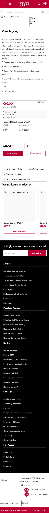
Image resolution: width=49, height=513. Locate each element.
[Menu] (5, 4)
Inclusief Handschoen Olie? (16, 121)
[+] (27, 146)
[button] (13, 153)
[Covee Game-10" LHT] (19, 206)
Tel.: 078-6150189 (38, 489)
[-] (12, 146)
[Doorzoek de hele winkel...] (43, 12)
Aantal (7, 145)
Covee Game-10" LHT (13, 223)
